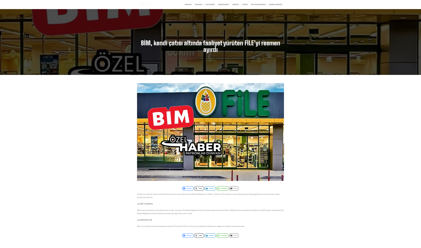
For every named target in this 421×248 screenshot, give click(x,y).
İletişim (245, 4)
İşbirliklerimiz (223, 4)
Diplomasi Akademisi (258, 4)
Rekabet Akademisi (275, 4)
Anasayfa (188, 4)
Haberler (235, 4)
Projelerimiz (210, 4)
